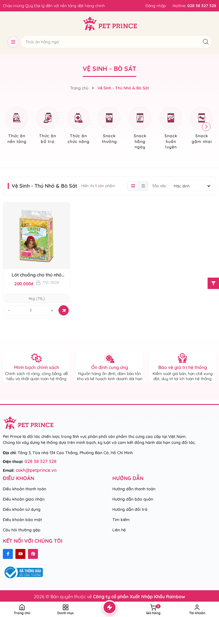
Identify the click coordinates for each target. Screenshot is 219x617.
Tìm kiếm (121, 519)
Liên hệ (119, 529)
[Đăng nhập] (155, 5)
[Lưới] (133, 186)
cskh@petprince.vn (36, 470)
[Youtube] (20, 554)
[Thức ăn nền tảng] (17, 126)
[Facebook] (8, 554)
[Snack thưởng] (109, 126)
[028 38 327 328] (194, 5)
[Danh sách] (143, 186)
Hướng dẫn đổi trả (129, 509)
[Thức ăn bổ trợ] (47, 126)
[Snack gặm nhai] (201, 126)
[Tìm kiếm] (205, 41)
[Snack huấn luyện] (171, 128)
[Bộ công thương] (23, 572)
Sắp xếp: (159, 185)
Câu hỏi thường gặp (21, 529)
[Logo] (109, 24)
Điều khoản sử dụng (21, 509)
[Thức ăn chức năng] (78, 126)
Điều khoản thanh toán (24, 488)
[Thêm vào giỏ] (63, 310)
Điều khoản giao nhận (23, 499)
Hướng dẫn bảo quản (132, 499)
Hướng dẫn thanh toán (133, 488)
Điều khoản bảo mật (22, 519)
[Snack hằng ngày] (140, 128)
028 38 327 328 (40, 461)
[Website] (33, 554)
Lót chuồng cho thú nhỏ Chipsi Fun (37, 275)
